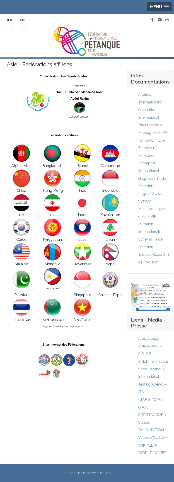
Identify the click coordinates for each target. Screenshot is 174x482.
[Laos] (82, 227)
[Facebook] (152, 20)
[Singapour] (82, 279)
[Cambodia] (44, 359)
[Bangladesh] (52, 153)
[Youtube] (159, 20)
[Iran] (52, 202)
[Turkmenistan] (52, 307)
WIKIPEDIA (147, 445)
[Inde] (82, 178)
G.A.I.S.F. (145, 407)
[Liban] (110, 227)
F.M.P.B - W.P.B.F (152, 399)
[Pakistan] (21, 279)
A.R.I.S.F (144, 354)
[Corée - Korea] (69, 359)
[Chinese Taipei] (110, 279)
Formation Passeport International (148, 163)
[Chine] (21, 178)
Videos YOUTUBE (153, 437)
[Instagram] (167, 20)
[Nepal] (110, 252)
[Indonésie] (110, 178)
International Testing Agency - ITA (152, 384)
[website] (79, 107)
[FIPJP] (87, 41)
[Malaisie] (21, 252)
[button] (159, 6)
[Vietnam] (82, 307)
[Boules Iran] (44, 373)
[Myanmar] (82, 252)
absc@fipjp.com (80, 116)
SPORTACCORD (152, 415)
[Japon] (82, 203)
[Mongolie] (52, 252)
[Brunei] (82, 153)
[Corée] (21, 227)
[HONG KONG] (52, 178)
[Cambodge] (110, 153)
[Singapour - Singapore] (82, 359)
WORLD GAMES (152, 453)
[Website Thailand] (57, 373)
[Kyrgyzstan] (52, 227)
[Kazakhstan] (110, 202)
